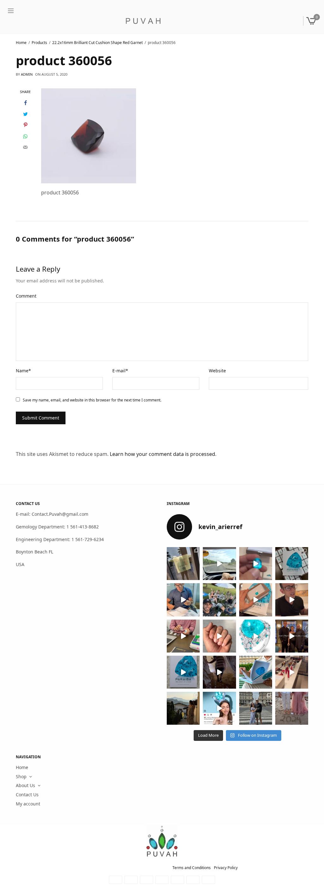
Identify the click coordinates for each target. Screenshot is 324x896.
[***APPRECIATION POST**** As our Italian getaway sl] (183, 708)
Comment (26, 296)
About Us (25, 786)
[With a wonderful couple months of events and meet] (291, 563)
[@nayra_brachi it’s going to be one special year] (291, 708)
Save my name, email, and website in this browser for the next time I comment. (92, 400)
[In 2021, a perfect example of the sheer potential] (183, 636)
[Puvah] (143, 21)
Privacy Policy (226, 867)
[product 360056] (88, 135)
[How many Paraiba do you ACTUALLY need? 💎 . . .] (255, 636)
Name (23, 371)
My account (28, 804)
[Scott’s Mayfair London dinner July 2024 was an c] (291, 636)
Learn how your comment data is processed (162, 454)
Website (217, 371)
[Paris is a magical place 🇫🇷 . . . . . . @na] (291, 672)
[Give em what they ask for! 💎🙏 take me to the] (255, 563)
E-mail (120, 371)
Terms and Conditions (191, 867)
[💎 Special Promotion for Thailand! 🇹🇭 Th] (183, 600)
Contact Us (27, 795)
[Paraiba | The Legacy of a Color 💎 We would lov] (255, 672)
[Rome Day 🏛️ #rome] (255, 708)
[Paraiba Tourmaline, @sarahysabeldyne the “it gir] (219, 708)
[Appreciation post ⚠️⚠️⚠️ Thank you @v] (291, 600)
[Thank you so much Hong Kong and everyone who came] (255, 600)
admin (27, 74)
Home (22, 767)
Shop (21, 776)
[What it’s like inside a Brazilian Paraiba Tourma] (219, 672)
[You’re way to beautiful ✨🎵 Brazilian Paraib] (219, 636)
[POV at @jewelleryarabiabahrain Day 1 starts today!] (219, 563)
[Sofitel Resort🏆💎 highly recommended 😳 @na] (183, 563)
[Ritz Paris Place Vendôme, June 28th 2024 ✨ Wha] (183, 672)
